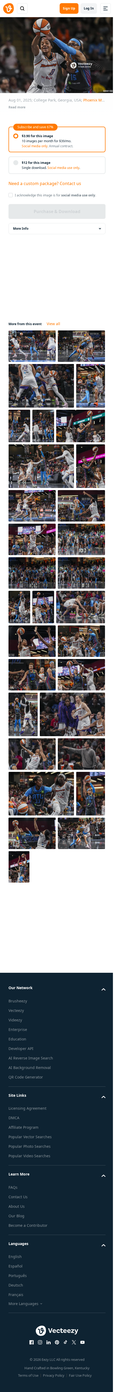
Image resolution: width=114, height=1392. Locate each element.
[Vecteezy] (8, 8)
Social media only (34, 146)
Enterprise (17, 1345)
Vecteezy (16, 1326)
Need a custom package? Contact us (44, 183)
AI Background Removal (29, 1383)
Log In (89, 8)
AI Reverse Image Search (30, 1373)
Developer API (20, 1364)
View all (53, 321)
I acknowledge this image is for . (55, 195)
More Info (20, 226)
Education (17, 1354)
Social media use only (63, 167)
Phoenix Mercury (98, 100)
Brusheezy (17, 1316)
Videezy (15, 1335)
